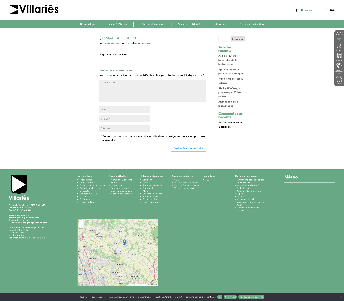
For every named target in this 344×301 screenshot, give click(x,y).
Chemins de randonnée (249, 191)
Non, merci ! (230, 297)
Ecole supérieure (151, 202)
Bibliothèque (243, 188)
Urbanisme (220, 24)
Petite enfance (150, 196)
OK (220, 297)
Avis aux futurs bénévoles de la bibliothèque (227, 60)
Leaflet (131, 285)
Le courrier (116, 185)
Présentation (86, 179)
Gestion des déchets (122, 193)
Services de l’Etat (89, 193)
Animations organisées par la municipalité (250, 181)
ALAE (145, 191)
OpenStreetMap (142, 285)
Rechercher (237, 39)
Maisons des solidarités (186, 182)
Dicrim (83, 196)
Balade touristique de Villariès (248, 209)
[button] (124, 242)
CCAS (177, 179)
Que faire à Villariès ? (248, 185)
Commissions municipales (92, 185)
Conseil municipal (88, 182)
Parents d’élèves (151, 199)
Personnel (148, 188)
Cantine (146, 182)
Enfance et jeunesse (152, 24)
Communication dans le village (123, 181)
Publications (86, 199)
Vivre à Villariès (118, 24)
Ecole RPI (147, 179)
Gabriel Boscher (111, 43)
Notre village (87, 24)
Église (240, 193)
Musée (240, 196)
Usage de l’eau (87, 202)
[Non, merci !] (340, 297)
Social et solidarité (189, 24)
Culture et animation (252, 24)
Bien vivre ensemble (121, 191)
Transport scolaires (152, 185)
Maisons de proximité (185, 188)
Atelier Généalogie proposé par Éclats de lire (229, 92)
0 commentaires (142, 43)
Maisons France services (186, 185)
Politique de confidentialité (251, 297)
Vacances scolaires (152, 193)
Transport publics (120, 188)
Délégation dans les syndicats (90, 190)
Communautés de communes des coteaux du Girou (251, 202)
